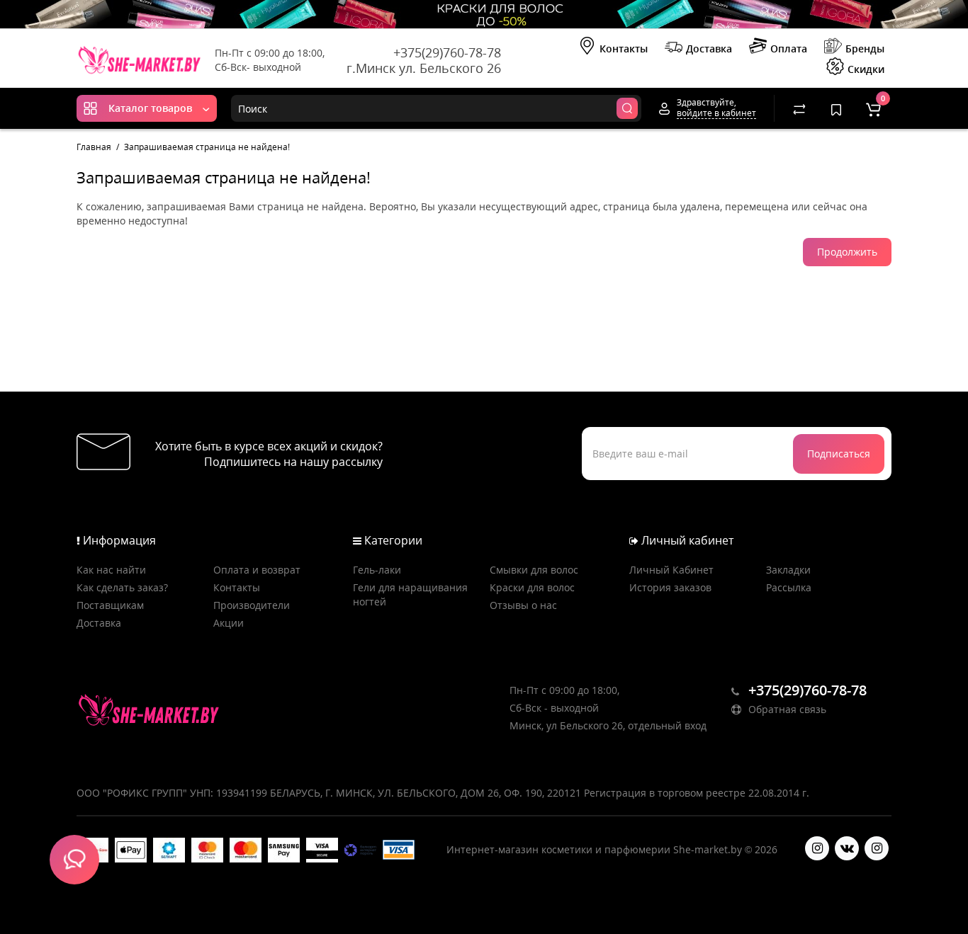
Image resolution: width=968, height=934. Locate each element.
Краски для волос (532, 587)
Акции (228, 623)
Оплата (788, 48)
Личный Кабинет (671, 569)
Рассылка (788, 587)
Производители (251, 605)
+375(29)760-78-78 (447, 52)
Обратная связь (785, 709)
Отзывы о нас (523, 605)
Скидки (866, 69)
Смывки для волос (534, 569)
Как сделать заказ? (122, 587)
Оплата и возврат (256, 569)
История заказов (670, 587)
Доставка (709, 48)
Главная (94, 147)
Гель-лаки (377, 569)
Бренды (864, 48)
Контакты (624, 48)
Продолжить (847, 251)
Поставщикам (110, 605)
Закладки (788, 569)
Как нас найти (111, 569)
